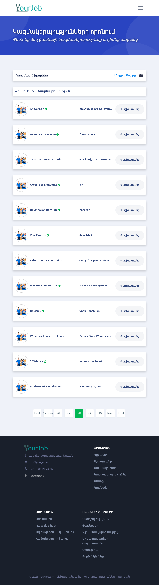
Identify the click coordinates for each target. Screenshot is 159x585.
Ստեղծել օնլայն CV (96, 519)
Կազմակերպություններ (111, 474)
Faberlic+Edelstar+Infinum (47, 260)
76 (58, 413)
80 (100, 413)
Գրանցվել (101, 487)
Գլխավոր (101, 455)
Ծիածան (35, 310)
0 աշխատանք (129, 109)
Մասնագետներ (105, 468)
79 (89, 413)
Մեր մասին (44, 519)
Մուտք (99, 481)
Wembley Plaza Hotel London (49, 336)
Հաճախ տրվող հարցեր (53, 538)
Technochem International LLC (50, 159)
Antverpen (37, 109)
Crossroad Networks (43, 184)
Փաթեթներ (90, 525)
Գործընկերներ (93, 556)
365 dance (36, 361)
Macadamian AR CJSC (44, 285)
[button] (141, 75)
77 (68, 413)
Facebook (36, 476)
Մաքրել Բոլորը (125, 75)
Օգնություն (90, 550)
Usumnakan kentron (43, 209)
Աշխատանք (103, 461)
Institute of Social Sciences (48, 386)
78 (79, 413)
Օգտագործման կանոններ (55, 532)
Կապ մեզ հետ (46, 525)
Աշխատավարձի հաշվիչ (100, 532)
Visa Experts (38, 235)
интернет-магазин (43, 134)
